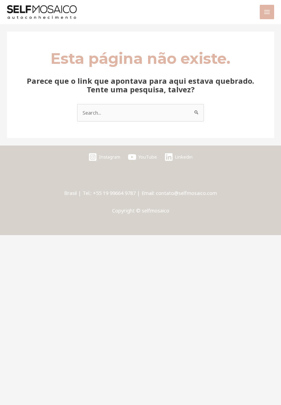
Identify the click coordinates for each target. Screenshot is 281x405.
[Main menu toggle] (267, 12)
